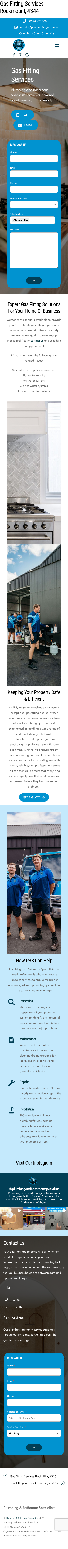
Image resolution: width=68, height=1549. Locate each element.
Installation (27, 1109)
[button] (11, 1218)
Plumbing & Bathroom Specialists (22, 1518)
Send (34, 280)
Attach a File (16, 214)
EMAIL (28, 124)
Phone (13, 183)
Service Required (18, 198)
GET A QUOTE (31, 797)
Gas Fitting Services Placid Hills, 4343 (33, 1476)
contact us (37, 340)
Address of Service (17, 1412)
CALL (25, 114)
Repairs (24, 1082)
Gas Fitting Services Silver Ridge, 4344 (34, 1483)
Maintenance (28, 1039)
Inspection (26, 1001)
